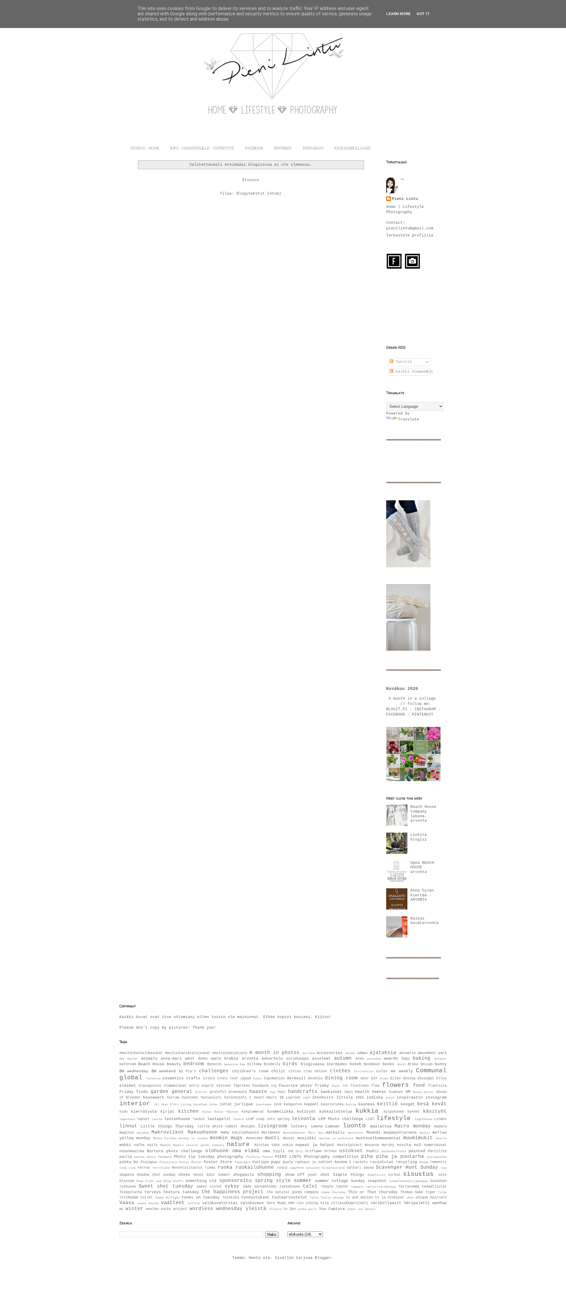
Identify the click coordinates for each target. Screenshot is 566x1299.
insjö (390, 1097)
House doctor (423, 1092)
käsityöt (435, 1111)
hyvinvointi (235, 1098)
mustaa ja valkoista (336, 1138)
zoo (360, 1209)
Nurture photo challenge (174, 1151)
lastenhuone (177, 1119)
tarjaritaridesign (381, 1186)
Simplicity (376, 1175)
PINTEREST (283, 148)
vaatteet (173, 1203)
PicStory (253, 1157)
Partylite (437, 1151)
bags (406, 1059)
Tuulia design (332, 1197)
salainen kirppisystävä (325, 1168)
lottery (299, 1126)
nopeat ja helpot (314, 1145)
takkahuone (289, 1187)
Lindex (440, 1119)
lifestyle (393, 1118)
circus (295, 1071)
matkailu (335, 1132)
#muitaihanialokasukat (141, 1053)
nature (238, 1144)
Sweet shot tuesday (166, 1186)
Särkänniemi (265, 1187)
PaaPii (372, 1151)
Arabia (231, 1058)
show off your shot (307, 1175)
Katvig (350, 1104)
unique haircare (431, 1198)
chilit (278, 1071)
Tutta (314, 1197)
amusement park (432, 1053)
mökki (125, 1145)
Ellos (441, 1078)
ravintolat (382, 1162)
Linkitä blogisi (418, 837)
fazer (336, 1086)
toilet (146, 1198)
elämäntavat (175, 1086)
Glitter (201, 1092)
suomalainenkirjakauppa (408, 1181)
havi (349, 1092)
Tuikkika (230, 1198)
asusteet (321, 1058)
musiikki (306, 1138)
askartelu (272, 1058)
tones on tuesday (201, 1197)
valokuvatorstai (220, 1203)
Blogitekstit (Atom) (258, 193)
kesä (423, 1104)
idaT (306, 1097)
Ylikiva (275, 1209)
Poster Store (218, 1162)
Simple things (348, 1175)
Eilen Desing (402, 1078)
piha (367, 1156)
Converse (154, 1078)
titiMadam (128, 1198)
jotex (213, 1104)
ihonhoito (322, 1097)
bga (242, 1064)
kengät (408, 1104)
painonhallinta (393, 1151)
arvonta (250, 1058)
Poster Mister (190, 1162)
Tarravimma (409, 1187)
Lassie (157, 1119)
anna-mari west (178, 1058)
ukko (410, 1197)
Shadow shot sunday (156, 1175)
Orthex (330, 1151)
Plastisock (168, 1162)
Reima (423, 1162)
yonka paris (307, 1209)
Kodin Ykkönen (226, 1112)
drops (384, 1078)
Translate (408, 419)
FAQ (274, 1086)
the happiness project (232, 1192)
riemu (210, 1168)
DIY (374, 1078)
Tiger (430, 1192)
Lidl (370, 1119)
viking (312, 1203)
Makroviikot (168, 1132)
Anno (203, 1058)
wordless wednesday (216, 1208)
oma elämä (245, 1151)
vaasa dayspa (148, 1203)
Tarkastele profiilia (409, 235)
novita (404, 1145)
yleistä (256, 1208)
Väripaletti (417, 1203)
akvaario (407, 1053)
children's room (250, 1071)
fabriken (241, 1086)
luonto (354, 1125)
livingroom (272, 1126)
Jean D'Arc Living (176, 1104)
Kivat (207, 1112)
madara (440, 1126)
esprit (208, 1086)
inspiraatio (410, 1097)
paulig (125, 1157)
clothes (340, 1071)
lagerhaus (127, 1119)
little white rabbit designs (226, 1126)
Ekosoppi (425, 1078)
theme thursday (333, 1192)
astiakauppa (297, 1059)
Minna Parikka (165, 1138)
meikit (424, 1132)
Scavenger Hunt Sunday (407, 1167)
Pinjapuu (149, 1162)
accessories (330, 1053)
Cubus (257, 1078)
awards (391, 1058)
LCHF (250, 1119)
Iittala (344, 1097)
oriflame (313, 1151)
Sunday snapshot (368, 1181)
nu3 (417, 1145)
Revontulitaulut (187, 1168)
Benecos (214, 1064)
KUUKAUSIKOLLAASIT (352, 148)
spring (264, 1180)
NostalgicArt (349, 1145)
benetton (231, 1064)
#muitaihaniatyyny (229, 1053)
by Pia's (187, 1071)
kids (123, 1112)
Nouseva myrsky (379, 1145)
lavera (238, 1119)
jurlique (243, 1104)
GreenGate (237, 1092)
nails (152, 1145)
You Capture (332, 1209)
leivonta (303, 1119)
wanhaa (439, 1203)
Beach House (151, 1064)
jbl (156, 1104)
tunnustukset (255, 1197)
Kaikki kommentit (413, 371)
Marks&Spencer (294, 1132)
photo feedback (159, 1157)
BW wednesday (133, 1071)
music (289, 1138)
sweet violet (209, 1187)
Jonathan (200, 1104)
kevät (439, 1104)
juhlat (226, 1104)
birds (290, 1064)
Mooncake (254, 1138)
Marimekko (270, 1133)
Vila (324, 1203)
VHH (291, 1203)
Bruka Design (420, 1064)
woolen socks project (166, 1209)
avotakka (374, 1058)
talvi (310, 1186)
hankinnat (331, 1092)
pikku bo (128, 1162)
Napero (178, 1145)
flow (375, 1086)
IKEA (360, 1098)
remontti (438, 1162)
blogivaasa (312, 1064)
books (388, 1064)
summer (303, 1180)
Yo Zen (289, 1209)
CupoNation (274, 1078)
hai (273, 1092)
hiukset (396, 1092)
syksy (232, 1186)
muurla (441, 1138)
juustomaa (264, 1104)
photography (230, 1157)
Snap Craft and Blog (153, 1181)
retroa (143, 1168)
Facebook (260, 1086)
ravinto (360, 1162)
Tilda (442, 1192)
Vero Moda (275, 1203)
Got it (423, 13)
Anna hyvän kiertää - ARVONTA (422, 895)
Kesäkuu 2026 (402, 688)
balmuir (440, 1058)
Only (299, 1151)
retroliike (161, 1168)
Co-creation (364, 1071)
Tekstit (402, 362)
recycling (406, 1162)
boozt (401, 1064)
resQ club (127, 1168)
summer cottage (331, 1181)
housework (153, 1097)
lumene (316, 1126)
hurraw (173, 1098)
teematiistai (434, 1187)
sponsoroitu (235, 1180)
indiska (374, 1097)
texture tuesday (181, 1192)
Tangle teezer (334, 1187)
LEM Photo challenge (340, 1119)
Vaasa (126, 1203)
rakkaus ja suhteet (313, 1162)
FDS (345, 1086)
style (283, 1180)
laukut (199, 1119)
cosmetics (173, 1078)
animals (149, 1058)
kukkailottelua (335, 1111)
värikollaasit (386, 1203)
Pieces (267, 1157)
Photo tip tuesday (194, 1157)
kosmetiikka (280, 1111)
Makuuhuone (202, 1132)
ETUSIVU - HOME (145, 148)
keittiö (387, 1104)
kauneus (366, 1104)
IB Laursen (289, 1098)
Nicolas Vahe (267, 1145)
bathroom (127, 1064)
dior (365, 1078)
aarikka (308, 1053)
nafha (139, 1145)
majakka (143, 1132)
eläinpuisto (150, 1086)
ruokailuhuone (255, 1167)
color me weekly (394, 1071)
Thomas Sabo (411, 1192)
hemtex (379, 1092)
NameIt (165, 1145)
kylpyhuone (394, 1112)
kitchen (188, 1111)
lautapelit (219, 1119)
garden (159, 1091)
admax (362, 1053)
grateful (218, 1092)
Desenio (315, 1078)
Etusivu (250, 180)
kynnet (413, 1112)
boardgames (337, 1064)
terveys (152, 1192)
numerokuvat (435, 1145)
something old (200, 1181)
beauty (174, 1064)
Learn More (398, 13)
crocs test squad (234, 1078)
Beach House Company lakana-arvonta (423, 814)
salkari (354, 1168)
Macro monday (412, 1126)
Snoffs (178, 1181)
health (362, 1092)
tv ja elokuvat (389, 1198)
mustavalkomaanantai (378, 1138)
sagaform (296, 1168)
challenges (213, 1071)
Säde (247, 1187)
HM (408, 1092)
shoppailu (243, 1175)
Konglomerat (252, 1112)
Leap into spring (272, 1119)
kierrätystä (144, 1111)
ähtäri (370, 1209)
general (182, 1091)
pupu (275, 1162)
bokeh (355, 1064)
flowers (395, 1085)
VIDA (300, 1203)
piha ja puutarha (400, 1156)
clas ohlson (315, 1071)
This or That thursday (373, 1192)
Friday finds (133, 1092)
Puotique (260, 1162)
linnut (128, 1126)
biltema (254, 1064)
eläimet (127, 1085)
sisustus (418, 1174)
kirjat (167, 1111)
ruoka (225, 1167)
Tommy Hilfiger (167, 1197)
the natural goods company (293, 1192)
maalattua (380, 1126)
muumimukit (418, 1138)
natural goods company (205, 1145)
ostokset (351, 1151)
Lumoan (332, 1126)
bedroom (193, 1064)
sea (444, 1168)
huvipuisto (211, 1098)
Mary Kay (315, 1132)
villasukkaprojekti (349, 1203)
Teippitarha (130, 1192)
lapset (143, 1119)
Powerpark (243, 1162)
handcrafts (302, 1091)
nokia (287, 1145)
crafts (193, 1078)
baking (421, 1058)
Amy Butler (128, 1058)
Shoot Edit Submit (211, 1175)
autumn (343, 1058)
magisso (126, 1133)
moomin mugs (226, 1138)
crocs (209, 1078)
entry (194, 1086)
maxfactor (356, 1132)
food (419, 1085)
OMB (290, 1151)
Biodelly (272, 1064)
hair (282, 1092)
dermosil (296, 1078)
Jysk (277, 1104)
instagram (436, 1097)
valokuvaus (252, 1203)
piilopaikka (437, 1157)
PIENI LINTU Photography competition (316, 1157)
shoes (184, 1175)
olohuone (217, 1151)
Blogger (323, 1258)
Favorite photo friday (304, 1085)
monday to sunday (193, 1138)
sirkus (394, 1175)
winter (134, 1208)
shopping (269, 1174)
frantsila (437, 1086)
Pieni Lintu (405, 199)
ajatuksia (383, 1052)
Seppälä (126, 1175)
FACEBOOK (254, 148)
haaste (258, 1091)
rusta (282, 1168)
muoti (272, 1138)
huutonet (190, 1098)
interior (134, 1103)
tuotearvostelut (289, 1197)
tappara (357, 1186)
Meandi (373, 1132)
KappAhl (311, 1104)
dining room (341, 1078)
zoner (351, 1209)
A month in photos (274, 1052)
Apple (216, 1059)
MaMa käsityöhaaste (240, 1133)
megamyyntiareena (400, 1133)
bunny (441, 1064)
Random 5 (343, 1162)
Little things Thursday (167, 1126)
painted (417, 1151)
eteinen (223, 1086)
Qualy (288, 1162)
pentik (139, 1157)
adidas (350, 1053)
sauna (368, 1168)
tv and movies (359, 1198)
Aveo (360, 1059)
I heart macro (263, 1098)
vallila (194, 1203)
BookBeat (372, 1064)
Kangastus (293, 1104)
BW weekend (164, 1071)
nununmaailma (131, 1151)
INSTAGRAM (313, 148)
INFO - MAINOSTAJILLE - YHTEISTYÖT (202, 148)
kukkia (367, 1111)
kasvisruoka (332, 1104)
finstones (359, 1086)
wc (121, 1209)
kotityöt (306, 1111)
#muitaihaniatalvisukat (187, 1053)
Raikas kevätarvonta (424, 920)
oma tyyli (274, 1151)
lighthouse (423, 1119)
